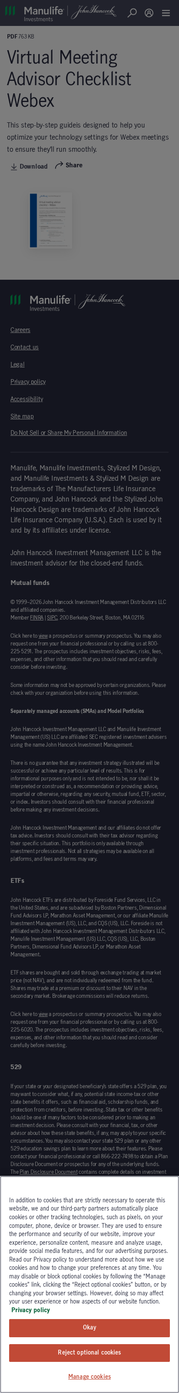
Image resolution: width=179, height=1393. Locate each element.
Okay (89, 1328)
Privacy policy (30, 1310)
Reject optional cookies (89, 1353)
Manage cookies (89, 1377)
